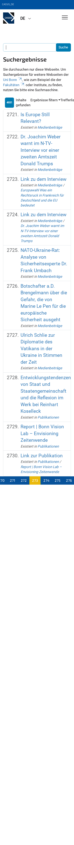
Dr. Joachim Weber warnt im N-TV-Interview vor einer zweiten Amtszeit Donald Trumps (41, 150)
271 (12, 480)
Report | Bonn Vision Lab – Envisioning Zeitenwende (42, 433)
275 (57, 480)
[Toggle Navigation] (65, 17)
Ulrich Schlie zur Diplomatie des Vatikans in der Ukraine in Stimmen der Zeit (41, 348)
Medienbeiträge (50, 127)
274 (46, 480)
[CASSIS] (8, 18)
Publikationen (48, 417)
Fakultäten (11, 85)
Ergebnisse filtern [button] (44, 100)
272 (24, 480)
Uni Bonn (10, 80)
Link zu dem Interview (43, 179)
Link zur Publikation (42, 456)
